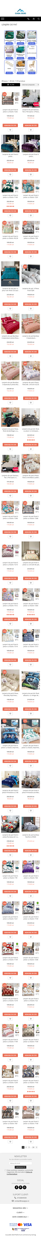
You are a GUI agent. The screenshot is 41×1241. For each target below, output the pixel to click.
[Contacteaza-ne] (28, 19)
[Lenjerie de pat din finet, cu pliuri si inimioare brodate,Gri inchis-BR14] (31, 417)
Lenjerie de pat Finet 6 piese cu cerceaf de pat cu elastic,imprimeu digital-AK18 (31, 564)
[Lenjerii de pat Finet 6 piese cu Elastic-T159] (31, 908)
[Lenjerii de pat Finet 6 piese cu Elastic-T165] (31, 1071)
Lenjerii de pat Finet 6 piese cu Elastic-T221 (10, 918)
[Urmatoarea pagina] (36, 1147)
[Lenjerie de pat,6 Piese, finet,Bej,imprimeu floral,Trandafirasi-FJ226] (10, 680)
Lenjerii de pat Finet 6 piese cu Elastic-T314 (10, 645)
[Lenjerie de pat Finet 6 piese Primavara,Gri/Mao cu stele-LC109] (31, 779)
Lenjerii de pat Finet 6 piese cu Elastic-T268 (30, 517)
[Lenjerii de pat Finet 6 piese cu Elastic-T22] (31, 990)
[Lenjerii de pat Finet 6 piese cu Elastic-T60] (31, 867)
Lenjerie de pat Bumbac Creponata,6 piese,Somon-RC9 (30, 337)
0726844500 (22, 1198)
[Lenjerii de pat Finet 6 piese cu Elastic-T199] (10, 1030)
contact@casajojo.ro (21, 1201)
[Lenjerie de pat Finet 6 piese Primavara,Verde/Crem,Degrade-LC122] (10, 143)
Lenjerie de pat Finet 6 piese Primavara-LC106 (10, 791)
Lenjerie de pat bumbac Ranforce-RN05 (30, 836)
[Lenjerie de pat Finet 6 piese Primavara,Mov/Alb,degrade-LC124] (31, 143)
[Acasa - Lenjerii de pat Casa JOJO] (20, 11)
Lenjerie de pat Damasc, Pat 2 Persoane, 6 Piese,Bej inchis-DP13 (10, 476)
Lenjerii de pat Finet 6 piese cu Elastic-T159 (30, 918)
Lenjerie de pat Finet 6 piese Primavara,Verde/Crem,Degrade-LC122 (10, 155)
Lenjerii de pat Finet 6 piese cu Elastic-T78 (10, 877)
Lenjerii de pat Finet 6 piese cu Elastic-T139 (10, 959)
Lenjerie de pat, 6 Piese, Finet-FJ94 (30, 289)
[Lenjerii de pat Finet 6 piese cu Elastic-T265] (31, 595)
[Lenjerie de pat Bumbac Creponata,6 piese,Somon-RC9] (31, 323)
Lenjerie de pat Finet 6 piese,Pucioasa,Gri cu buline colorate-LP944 (10, 836)
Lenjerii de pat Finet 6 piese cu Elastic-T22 (30, 1000)
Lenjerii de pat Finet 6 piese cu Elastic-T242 (10, 111)
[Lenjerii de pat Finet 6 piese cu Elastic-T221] (10, 908)
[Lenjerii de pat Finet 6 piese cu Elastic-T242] (10, 98)
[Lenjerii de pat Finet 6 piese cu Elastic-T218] (10, 990)
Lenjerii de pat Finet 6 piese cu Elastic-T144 (30, 1122)
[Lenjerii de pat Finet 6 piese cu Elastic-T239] (10, 1071)
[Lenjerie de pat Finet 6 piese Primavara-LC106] (10, 779)
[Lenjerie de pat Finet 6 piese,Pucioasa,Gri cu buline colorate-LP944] (10, 824)
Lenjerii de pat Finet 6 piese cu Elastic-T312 (10, 605)
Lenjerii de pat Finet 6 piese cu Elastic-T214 (10, 564)
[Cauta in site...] (38, 19)
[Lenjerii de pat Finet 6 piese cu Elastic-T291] (31, 186)
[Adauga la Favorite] (10, 130)
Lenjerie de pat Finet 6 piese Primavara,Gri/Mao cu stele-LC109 (31, 791)
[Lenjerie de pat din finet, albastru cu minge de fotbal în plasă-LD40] (31, 680)
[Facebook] (16, 1187)
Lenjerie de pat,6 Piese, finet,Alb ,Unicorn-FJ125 (30, 383)
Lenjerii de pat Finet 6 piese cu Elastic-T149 (10, 196)
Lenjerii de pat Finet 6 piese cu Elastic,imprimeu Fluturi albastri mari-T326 (10, 747)
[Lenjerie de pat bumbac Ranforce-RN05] (31, 824)
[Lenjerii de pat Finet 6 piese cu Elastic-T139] (10, 949)
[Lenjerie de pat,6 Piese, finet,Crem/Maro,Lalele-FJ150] (31, 463)
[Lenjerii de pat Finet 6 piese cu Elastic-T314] (10, 635)
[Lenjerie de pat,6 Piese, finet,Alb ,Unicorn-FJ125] (31, 370)
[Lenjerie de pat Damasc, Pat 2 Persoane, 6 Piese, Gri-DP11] (31, 99)
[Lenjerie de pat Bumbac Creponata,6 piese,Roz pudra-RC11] (10, 370)
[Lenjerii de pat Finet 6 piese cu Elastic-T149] (10, 186)
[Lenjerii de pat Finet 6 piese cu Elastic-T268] (31, 507)
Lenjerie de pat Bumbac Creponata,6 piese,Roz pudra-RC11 (10, 383)
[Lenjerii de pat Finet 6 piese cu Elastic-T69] (10, 1112)
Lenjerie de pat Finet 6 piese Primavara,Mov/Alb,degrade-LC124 (31, 155)
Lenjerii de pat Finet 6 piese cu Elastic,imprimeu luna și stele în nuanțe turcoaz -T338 (31, 747)
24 (33, 1147)
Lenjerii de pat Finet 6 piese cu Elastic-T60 (30, 877)
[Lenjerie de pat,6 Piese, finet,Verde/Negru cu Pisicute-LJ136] (10, 417)
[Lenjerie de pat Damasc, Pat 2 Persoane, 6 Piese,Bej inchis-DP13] (10, 464)
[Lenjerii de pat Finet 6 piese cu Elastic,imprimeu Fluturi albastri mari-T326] (10, 730)
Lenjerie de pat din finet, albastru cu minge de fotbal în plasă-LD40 (30, 694)
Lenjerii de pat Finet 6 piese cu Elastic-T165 (30, 1082)
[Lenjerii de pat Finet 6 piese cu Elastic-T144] (31, 1112)
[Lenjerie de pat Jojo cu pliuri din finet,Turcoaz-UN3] (10, 273)
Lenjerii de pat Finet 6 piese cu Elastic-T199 (10, 1041)
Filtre (11, 85)
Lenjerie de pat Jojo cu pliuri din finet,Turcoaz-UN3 (10, 289)
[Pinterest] (20, 1187)
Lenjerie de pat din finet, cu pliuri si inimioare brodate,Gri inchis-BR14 (30, 430)
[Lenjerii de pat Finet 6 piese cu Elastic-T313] (31, 635)
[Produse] (3, 19)
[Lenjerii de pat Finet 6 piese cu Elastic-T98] (31, 227)
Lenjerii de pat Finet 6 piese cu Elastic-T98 (30, 237)
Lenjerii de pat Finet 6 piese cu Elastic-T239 (10, 1082)
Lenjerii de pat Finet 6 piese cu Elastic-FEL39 (10, 237)
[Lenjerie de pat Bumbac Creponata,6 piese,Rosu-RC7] (10, 324)
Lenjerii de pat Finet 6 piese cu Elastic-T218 (10, 1000)
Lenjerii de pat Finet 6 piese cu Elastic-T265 (30, 605)
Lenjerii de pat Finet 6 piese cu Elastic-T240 (30, 959)
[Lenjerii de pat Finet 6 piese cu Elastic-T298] (10, 507)
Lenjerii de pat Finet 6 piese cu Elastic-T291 (30, 196)
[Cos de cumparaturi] (33, 19)
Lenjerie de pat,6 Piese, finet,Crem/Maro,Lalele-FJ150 (30, 476)
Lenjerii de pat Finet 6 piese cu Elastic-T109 (30, 1041)
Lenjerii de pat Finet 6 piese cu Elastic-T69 (10, 1122)
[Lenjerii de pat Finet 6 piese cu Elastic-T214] (10, 551)
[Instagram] (24, 1187)
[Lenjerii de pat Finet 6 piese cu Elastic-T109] (31, 1030)
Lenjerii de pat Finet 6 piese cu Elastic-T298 (10, 517)
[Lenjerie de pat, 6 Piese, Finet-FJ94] (31, 274)
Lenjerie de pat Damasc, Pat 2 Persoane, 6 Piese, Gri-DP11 (30, 111)
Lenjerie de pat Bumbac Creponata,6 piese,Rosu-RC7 (10, 337)
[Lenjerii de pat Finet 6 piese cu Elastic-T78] (10, 867)
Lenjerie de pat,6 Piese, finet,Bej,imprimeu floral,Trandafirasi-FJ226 (10, 694)
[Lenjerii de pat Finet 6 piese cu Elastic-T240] (31, 949)
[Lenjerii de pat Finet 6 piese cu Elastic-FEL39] (10, 227)
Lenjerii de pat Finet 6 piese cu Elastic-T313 (30, 645)
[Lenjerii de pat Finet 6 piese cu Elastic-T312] (10, 595)
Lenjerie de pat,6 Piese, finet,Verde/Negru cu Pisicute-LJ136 (10, 430)
